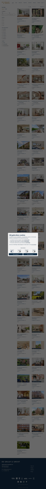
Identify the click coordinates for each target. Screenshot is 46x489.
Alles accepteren (30, 254)
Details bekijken (23, 247)
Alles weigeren (16, 254)
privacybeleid (33, 244)
